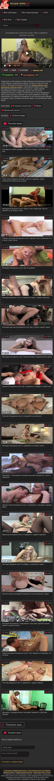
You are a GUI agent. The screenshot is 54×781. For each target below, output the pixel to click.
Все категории (10, 12)
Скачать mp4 (38, 70)
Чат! (46, 12)
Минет (39, 106)
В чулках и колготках (22, 106)
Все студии (22, 19)
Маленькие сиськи (12, 110)
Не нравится (29, 75)
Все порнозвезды (30, 12)
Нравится (8, 75)
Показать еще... (14, 724)
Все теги (7, 19)
